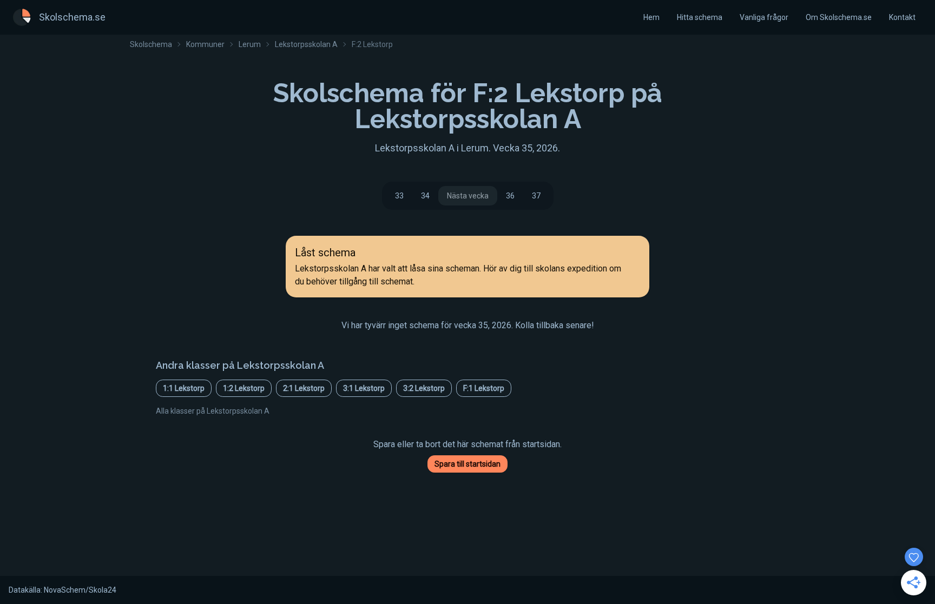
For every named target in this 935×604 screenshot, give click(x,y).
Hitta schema (699, 17)
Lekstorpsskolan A (306, 44)
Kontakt (902, 17)
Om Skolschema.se (839, 17)
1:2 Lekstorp (244, 388)
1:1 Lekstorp (184, 388)
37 (536, 195)
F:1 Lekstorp (483, 388)
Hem (651, 17)
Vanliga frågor (764, 17)
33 (399, 195)
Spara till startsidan (467, 464)
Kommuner (205, 44)
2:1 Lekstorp (304, 388)
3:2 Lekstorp (424, 388)
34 (425, 195)
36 (510, 195)
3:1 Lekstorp (364, 388)
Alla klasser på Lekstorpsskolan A (212, 411)
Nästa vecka (468, 195)
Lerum (250, 44)
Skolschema (151, 44)
